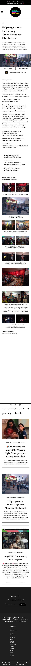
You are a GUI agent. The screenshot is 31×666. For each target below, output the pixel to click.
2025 (3, 23)
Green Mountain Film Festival (17, 72)
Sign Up (22, 604)
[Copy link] (27, 409)
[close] (29, 2)
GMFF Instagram (12, 625)
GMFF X (12, 637)
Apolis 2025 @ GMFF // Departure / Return (12, 643)
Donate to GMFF (12, 654)
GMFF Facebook (12, 633)
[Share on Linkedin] (20, 405)
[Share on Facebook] (15, 405)
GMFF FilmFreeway (12, 629)
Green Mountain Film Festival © (6, 663)
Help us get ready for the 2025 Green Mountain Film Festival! (15, 504)
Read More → (22, 469)
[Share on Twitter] (11, 405)
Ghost (27, 662)
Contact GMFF (12, 649)
